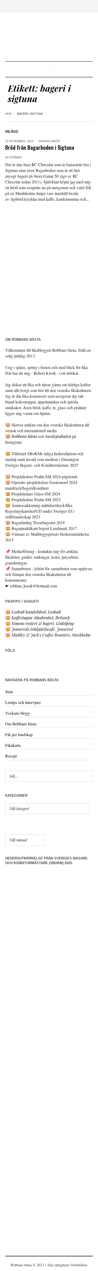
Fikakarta (13, 745)
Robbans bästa (24, 436)
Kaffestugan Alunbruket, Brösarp (40, 617)
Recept (11, 756)
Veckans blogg (17, 713)
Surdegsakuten (58, 436)
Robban (16, 157)
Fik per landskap (19, 734)
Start (9, 691)
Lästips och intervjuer (23, 702)
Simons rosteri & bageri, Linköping (42, 623)
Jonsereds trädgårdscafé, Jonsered (42, 629)
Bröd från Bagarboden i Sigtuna (39, 147)
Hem (8, 113)
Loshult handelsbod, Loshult (36, 612)
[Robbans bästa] (49, 37)
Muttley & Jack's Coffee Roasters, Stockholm (50, 635)
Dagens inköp (49, 141)
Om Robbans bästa (20, 723)
